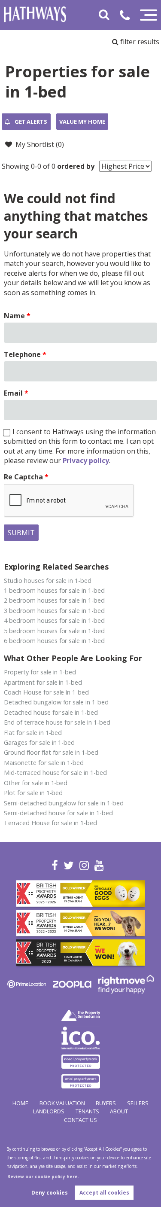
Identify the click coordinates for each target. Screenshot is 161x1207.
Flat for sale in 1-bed (33, 732)
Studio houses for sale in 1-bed (47, 580)
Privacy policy (86, 460)
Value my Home (82, 121)
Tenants (87, 1111)
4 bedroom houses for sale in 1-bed (54, 620)
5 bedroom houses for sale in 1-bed (54, 631)
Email (13, 393)
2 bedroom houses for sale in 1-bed (54, 600)
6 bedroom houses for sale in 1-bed (54, 641)
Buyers (106, 1103)
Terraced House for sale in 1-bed (50, 823)
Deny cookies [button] (49, 1192)
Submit (21, 532)
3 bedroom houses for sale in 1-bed (54, 611)
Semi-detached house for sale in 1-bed (58, 813)
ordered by (75, 166)
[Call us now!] (128, 16)
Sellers (138, 1103)
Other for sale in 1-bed (35, 783)
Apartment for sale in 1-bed (43, 682)
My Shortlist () (39, 144)
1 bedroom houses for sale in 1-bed (54, 590)
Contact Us (80, 1120)
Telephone (22, 354)
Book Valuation (62, 1103)
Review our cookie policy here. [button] (43, 1176)
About (119, 1111)
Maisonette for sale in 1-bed (44, 763)
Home (20, 1103)
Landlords (48, 1111)
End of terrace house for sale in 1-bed (57, 722)
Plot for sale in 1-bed (33, 793)
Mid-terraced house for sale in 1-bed (55, 772)
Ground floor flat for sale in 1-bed (51, 752)
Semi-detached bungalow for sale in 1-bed (63, 803)
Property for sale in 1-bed (40, 672)
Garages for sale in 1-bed (39, 742)
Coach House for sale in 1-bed (46, 692)
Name (14, 315)
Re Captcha (23, 477)
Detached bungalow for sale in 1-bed (56, 702)
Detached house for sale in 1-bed (50, 712)
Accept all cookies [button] (104, 1192)
